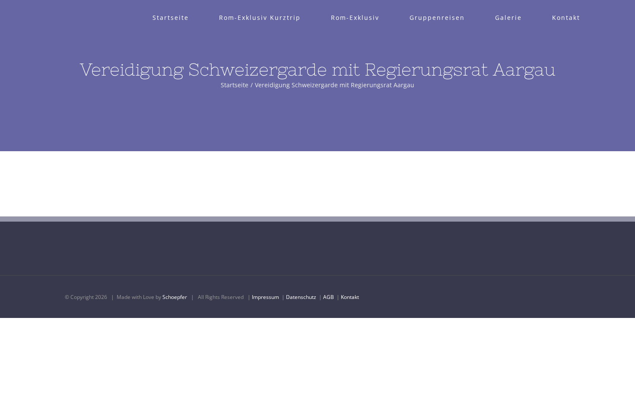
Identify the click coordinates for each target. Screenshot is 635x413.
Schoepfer (174, 297)
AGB (328, 297)
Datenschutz (301, 297)
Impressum (265, 297)
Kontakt (350, 297)
